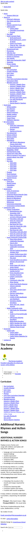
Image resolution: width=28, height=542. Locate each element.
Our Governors (11, 192)
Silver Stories (14, 282)
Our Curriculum (12, 69)
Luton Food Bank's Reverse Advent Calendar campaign (18, 286)
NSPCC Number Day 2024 (18, 325)
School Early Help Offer (14, 153)
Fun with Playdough (16, 99)
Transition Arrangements (15, 54)
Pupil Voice (7, 105)
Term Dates (10, 138)
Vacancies (10, 62)
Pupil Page (7, 329)
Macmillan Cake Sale (16, 219)
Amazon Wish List (12, 15)
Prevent (12, 32)
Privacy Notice (11, 64)
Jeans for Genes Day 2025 (18, 235)
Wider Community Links (14, 308)
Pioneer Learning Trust (14, 25)
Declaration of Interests (14, 196)
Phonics (9, 77)
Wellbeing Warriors (13, 120)
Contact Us (7, 340)
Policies (9, 159)
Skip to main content (7, 1)
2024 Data (13, 165)
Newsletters (10, 185)
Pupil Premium (11, 174)
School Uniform (12, 135)
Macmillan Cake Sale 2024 (18, 232)
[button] (8, 10)
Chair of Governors (13, 191)
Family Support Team (13, 36)
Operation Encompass (17, 30)
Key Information (9, 122)
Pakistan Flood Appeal (17, 327)
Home (6, 13)
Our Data (10, 161)
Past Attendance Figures (17, 146)
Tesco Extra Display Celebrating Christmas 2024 (17, 246)
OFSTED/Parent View (13, 151)
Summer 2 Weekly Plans (17, 94)
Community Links (9, 207)
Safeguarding (11, 27)
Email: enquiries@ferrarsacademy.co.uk (13, 515)
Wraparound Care (12, 49)
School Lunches (12, 137)
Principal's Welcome (13, 19)
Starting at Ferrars (16, 131)
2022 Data (13, 168)
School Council (11, 116)
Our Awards (10, 58)
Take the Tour (11, 53)
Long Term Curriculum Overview (17, 79)
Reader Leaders (12, 114)
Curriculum (7, 68)
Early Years (10, 73)
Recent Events (11, 183)
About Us (7, 17)
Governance (8, 189)
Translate (18, 374)
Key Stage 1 (10, 75)
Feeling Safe (11, 330)
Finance (9, 172)
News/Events (8, 179)
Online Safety (14, 28)
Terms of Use (14, 66)
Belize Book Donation (17, 321)
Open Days (10, 181)
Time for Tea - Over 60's (17, 45)
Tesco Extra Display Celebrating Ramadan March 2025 (17, 241)
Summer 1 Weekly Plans (17, 92)
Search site (4, 527)
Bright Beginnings (15, 38)
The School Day (12, 133)
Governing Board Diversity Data (17, 194)
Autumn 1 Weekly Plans (17, 84)
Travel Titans (11, 118)
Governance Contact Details (16, 206)
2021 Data (13, 170)
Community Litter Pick (17, 280)
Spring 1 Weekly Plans (17, 88)
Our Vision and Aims (13, 21)
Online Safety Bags (16, 334)
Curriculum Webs (12, 81)
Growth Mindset (12, 71)
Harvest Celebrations (16, 293)
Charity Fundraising (13, 209)
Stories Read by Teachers (18, 103)
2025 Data (13, 163)
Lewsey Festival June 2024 (18, 254)
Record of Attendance (14, 198)
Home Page (7, 7)
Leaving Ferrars (12, 178)
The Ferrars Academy (12, 363)
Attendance (10, 140)
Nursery (12, 129)
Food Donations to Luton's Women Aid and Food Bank (18, 261)
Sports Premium (12, 176)
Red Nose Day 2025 (16, 230)
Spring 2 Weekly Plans (17, 90)
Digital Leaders (11, 107)
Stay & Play (13, 101)
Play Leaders (11, 110)
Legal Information (12, 519)
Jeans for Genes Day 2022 (18, 234)
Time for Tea (14, 295)
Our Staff (10, 34)
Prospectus (10, 51)
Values (9, 23)
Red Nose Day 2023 (16, 224)
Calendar (10, 187)
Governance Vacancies (14, 204)
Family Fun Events (16, 43)
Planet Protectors (12, 112)
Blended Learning (12, 82)
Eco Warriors (11, 109)
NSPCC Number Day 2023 (18, 323)
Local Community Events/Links (17, 237)
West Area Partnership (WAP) (16, 60)
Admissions (10, 123)
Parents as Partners (13, 56)
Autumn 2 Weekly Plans (17, 86)
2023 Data (13, 166)
